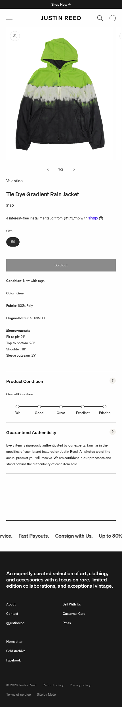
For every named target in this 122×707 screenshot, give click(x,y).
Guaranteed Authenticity (31, 432)
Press (67, 623)
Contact (12, 613)
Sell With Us (72, 604)
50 (15, 243)
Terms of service (18, 694)
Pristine (104, 412)
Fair (17, 412)
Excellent (83, 412)
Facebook (13, 660)
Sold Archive (15, 651)
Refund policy (53, 685)
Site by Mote (46, 694)
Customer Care (74, 613)
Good (39, 412)
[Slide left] (48, 169)
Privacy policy (80, 685)
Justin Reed (27, 685)
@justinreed (15, 623)
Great (61, 412)
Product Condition (24, 381)
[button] (9, 18)
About (11, 604)
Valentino (14, 181)
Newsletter (14, 641)
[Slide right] (74, 169)
